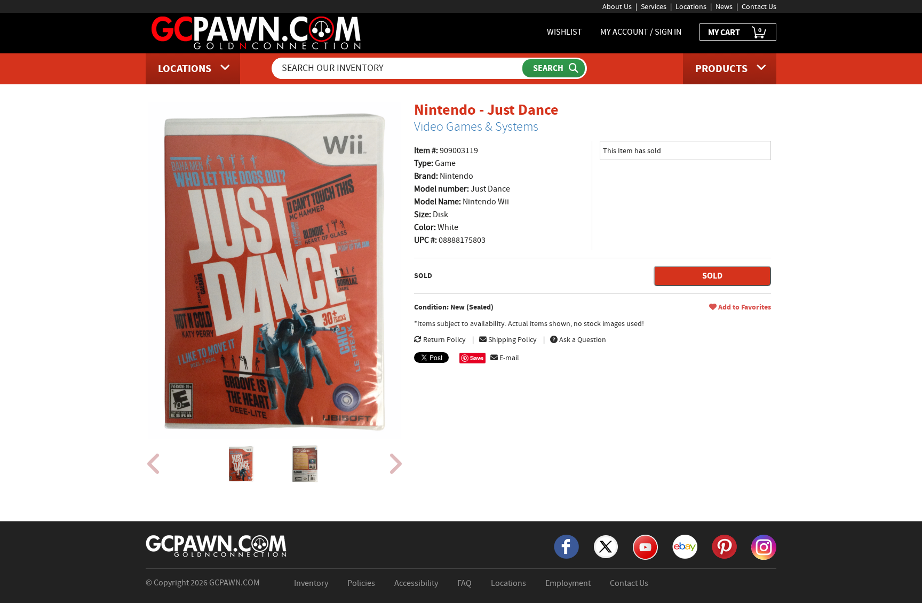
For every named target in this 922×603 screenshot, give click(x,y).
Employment (568, 583)
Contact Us (759, 6)
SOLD (712, 275)
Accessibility (416, 583)
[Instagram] (763, 546)
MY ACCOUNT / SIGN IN (640, 32)
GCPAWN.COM (234, 582)
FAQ (464, 583)
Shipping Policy (512, 339)
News (724, 6)
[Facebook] (566, 546)
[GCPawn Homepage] (257, 32)
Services (653, 6)
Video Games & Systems (476, 126)
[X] (605, 546)
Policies (361, 583)
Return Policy (444, 339)
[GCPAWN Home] (217, 545)
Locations (690, 6)
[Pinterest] (724, 546)
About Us (617, 6)
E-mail (508, 357)
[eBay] (684, 546)
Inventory (311, 583)
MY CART (734, 32)
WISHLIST (564, 32)
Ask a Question (582, 339)
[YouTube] (645, 546)
